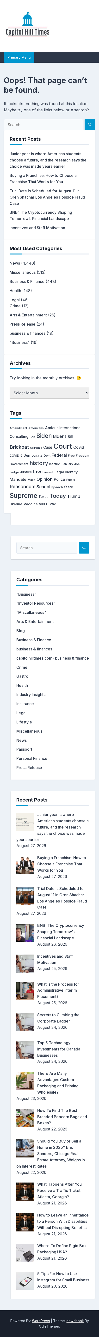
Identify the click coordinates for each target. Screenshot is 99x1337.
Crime (15, 305)
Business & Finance (27, 281)
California (36, 447)
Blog (20, 630)
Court (62, 446)
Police (59, 479)
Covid (78, 447)
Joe (77, 464)
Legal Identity (66, 472)
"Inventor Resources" (35, 603)
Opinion (45, 479)
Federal (59, 455)
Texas (43, 497)
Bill (70, 437)
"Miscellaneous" (31, 612)
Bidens (60, 436)
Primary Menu (19, 57)
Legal (15, 299)
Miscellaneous (23, 272)
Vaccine (31, 504)
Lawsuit (48, 472)
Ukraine (16, 504)
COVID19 (16, 455)
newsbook (75, 1321)
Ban (32, 437)
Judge (14, 472)
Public (70, 479)
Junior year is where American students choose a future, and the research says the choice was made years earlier (48, 160)
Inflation (55, 464)
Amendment (18, 428)
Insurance (25, 703)
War (53, 504)
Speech (57, 487)
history (39, 463)
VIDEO (44, 504)
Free (71, 455)
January (67, 464)
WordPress (41, 1321)
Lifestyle (24, 722)
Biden (44, 435)
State (68, 487)
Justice (26, 472)
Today (58, 496)
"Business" (20, 342)
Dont (47, 455)
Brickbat (19, 447)
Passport (24, 749)
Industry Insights (30, 694)
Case (47, 447)
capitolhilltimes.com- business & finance (52, 658)
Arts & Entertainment (28, 315)
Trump (73, 496)
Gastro (22, 676)
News (15, 263)
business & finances (27, 333)
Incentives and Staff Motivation (37, 227)
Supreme (23, 496)
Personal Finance (31, 758)
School (43, 486)
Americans (36, 428)
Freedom (82, 455)
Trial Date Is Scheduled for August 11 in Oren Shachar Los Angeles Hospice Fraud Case (47, 197)
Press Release (22, 324)
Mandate (18, 479)
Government (19, 464)
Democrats (33, 455)
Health (15, 290)
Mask (31, 479)
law (37, 471)
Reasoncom (22, 486)
